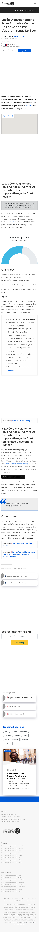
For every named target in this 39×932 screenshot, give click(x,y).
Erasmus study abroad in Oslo (11, 857)
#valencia (15, 739)
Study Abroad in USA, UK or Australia (13, 819)
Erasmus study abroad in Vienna (11, 853)
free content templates (28, 922)
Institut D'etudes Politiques (22, 421)
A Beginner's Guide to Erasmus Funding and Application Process (17, 776)
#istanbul (17, 735)
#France (13, 51)
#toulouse (25, 739)
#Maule (5, 51)
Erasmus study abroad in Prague (11, 855)
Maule (16, 36)
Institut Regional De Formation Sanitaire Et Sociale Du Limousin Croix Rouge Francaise (19, 554)
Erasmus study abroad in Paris (11, 875)
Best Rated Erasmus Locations (13, 477)
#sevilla (7, 739)
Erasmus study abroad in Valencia (12, 848)
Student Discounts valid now (10, 821)
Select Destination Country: (24, 10)
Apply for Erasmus (25, 51)
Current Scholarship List (8, 814)
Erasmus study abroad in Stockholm (12, 884)
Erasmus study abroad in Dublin (11, 862)
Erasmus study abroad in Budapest (12, 882)
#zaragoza (8, 743)
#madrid (14, 731)
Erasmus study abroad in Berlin (11, 850)
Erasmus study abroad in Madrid (11, 877)
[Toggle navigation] (35, 3)
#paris (6, 731)
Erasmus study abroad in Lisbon (11, 889)
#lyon (25, 735)
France (21, 36)
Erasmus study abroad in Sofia (11, 860)
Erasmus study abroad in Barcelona (12, 880)
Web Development (20, 924)
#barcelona (23, 731)
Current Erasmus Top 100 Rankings (16, 464)
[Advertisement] (19, 73)
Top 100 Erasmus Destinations (10, 817)
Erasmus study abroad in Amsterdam (13, 887)
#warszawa (8, 735)
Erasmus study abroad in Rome (11, 891)
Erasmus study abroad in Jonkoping (12, 846)
